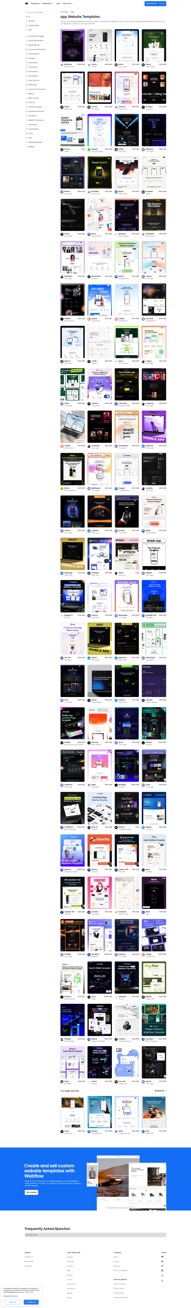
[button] (47, 3)
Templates (64, 12)
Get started (155, 4)
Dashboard (35, 4)
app (72, 12)
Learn (58, 4)
